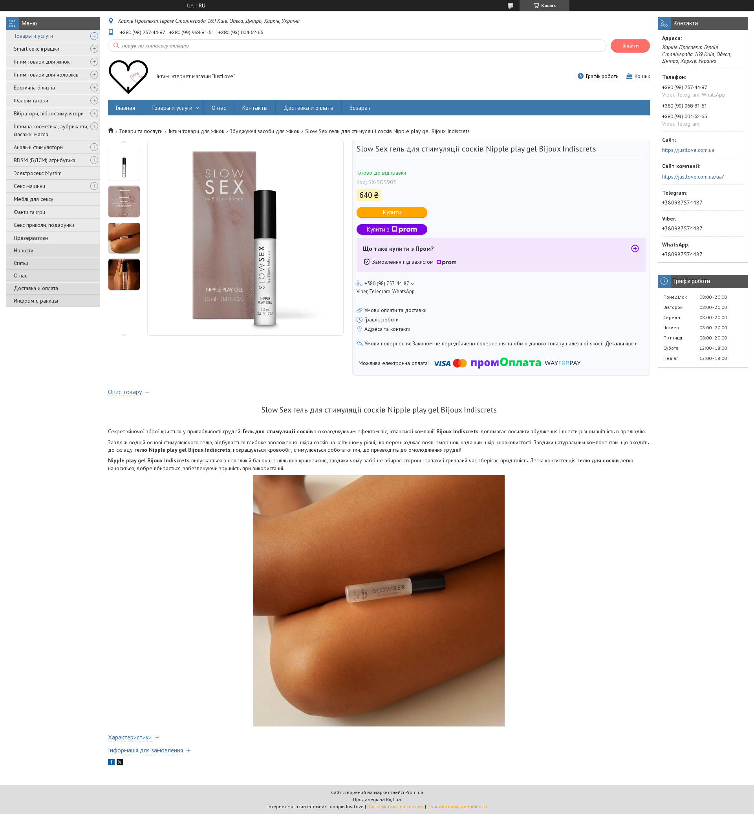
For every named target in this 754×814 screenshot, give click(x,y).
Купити (392, 212)
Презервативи (31, 237)
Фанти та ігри (29, 211)
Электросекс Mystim (38, 173)
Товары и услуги (33, 35)
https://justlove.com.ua (688, 149)
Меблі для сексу (33, 199)
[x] (120, 763)
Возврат (360, 108)
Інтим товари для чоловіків (46, 74)
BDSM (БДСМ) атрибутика (44, 160)
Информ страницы (36, 300)
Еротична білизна (34, 87)
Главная (125, 108)
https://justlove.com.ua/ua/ (693, 176)
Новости (23, 250)
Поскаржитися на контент (395, 806)
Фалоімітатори (31, 100)
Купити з (378, 229)
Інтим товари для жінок (42, 61)
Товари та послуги (141, 131)
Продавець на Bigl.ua (377, 799)
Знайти (630, 46)
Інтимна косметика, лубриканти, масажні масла (51, 130)
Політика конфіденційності (457, 806)
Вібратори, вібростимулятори (49, 113)
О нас (20, 275)
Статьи (21, 262)
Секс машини (29, 186)
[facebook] (111, 763)
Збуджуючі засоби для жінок (264, 131)
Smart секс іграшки (36, 48)
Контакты (254, 108)
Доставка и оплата (36, 288)
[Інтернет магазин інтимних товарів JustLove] (128, 77)
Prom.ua (414, 792)
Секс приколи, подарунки (44, 224)
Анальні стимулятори (38, 147)
